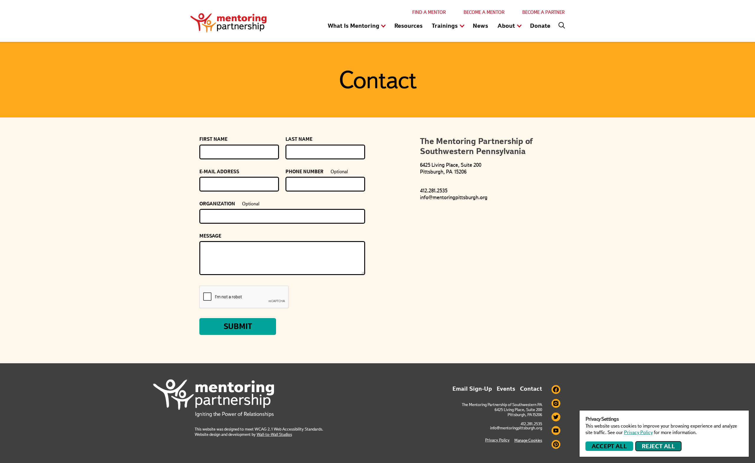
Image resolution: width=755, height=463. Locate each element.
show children (383, 26)
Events (506, 388)
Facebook (556, 389)
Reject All (658, 446)
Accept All (609, 446)
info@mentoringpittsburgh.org (516, 428)
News (480, 25)
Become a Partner (543, 12)
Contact (531, 388)
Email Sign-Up (472, 388)
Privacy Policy (497, 440)
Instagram (556, 403)
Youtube (556, 430)
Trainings (445, 25)
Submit (238, 326)
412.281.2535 (531, 424)
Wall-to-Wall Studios (274, 434)
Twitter (556, 417)
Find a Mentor (429, 12)
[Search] (560, 23)
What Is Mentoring (353, 25)
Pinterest (556, 444)
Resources (408, 25)
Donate (540, 25)
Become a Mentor (484, 12)
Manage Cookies (528, 440)
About (506, 25)
